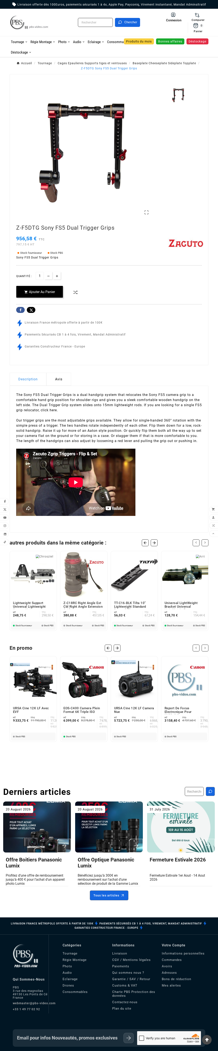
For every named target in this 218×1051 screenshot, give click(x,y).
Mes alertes (171, 985)
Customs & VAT (124, 985)
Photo (67, 966)
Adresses (169, 973)
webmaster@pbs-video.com (34, 1003)
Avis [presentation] (58, 379)
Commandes (172, 960)
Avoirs (167, 966)
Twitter (31, 310)
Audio (67, 973)
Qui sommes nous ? (128, 973)
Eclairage (70, 979)
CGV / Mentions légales (131, 960)
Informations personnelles (183, 953)
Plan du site (121, 1008)
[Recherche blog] (210, 791)
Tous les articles (106, 895)
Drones (68, 985)
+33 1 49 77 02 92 (26, 1009)
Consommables (75, 992)
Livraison (119, 953)
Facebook (20, 310)
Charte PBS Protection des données (133, 994)
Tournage (70, 953)
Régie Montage (75, 960)
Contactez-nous (125, 1002)
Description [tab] (28, 379)
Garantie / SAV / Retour (131, 979)
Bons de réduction (176, 979)
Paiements (120, 966)
